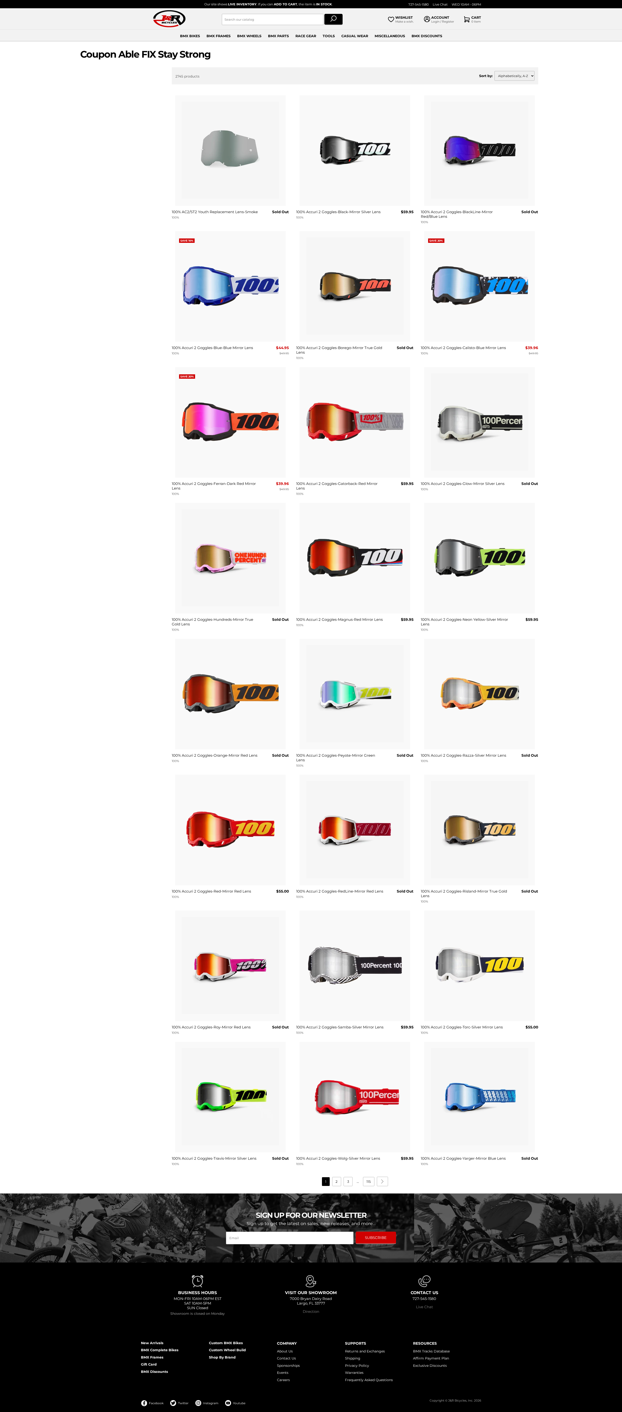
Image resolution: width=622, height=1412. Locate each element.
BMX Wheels (249, 36)
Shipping (352, 1358)
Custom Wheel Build (227, 1350)
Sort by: (486, 76)
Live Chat (440, 4)
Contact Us (286, 1358)
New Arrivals (152, 1343)
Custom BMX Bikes (226, 1343)
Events (282, 1373)
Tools (329, 36)
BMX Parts (278, 36)
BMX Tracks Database (431, 1351)
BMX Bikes (190, 36)
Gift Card (149, 1364)
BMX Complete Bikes (159, 1350)
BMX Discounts (427, 36)
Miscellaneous (390, 36)
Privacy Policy (357, 1366)
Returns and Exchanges (365, 1351)
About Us (285, 1351)
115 (368, 1182)
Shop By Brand (222, 1357)
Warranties (354, 1373)
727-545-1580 (418, 4)
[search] (333, 19)
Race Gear (305, 36)
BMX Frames (219, 36)
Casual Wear (354, 36)
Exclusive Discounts (430, 1366)
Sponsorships (288, 1366)
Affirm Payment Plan (431, 1358)
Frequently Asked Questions (369, 1380)
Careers (283, 1380)
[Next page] (382, 1181)
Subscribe (376, 1237)
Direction (311, 1311)
